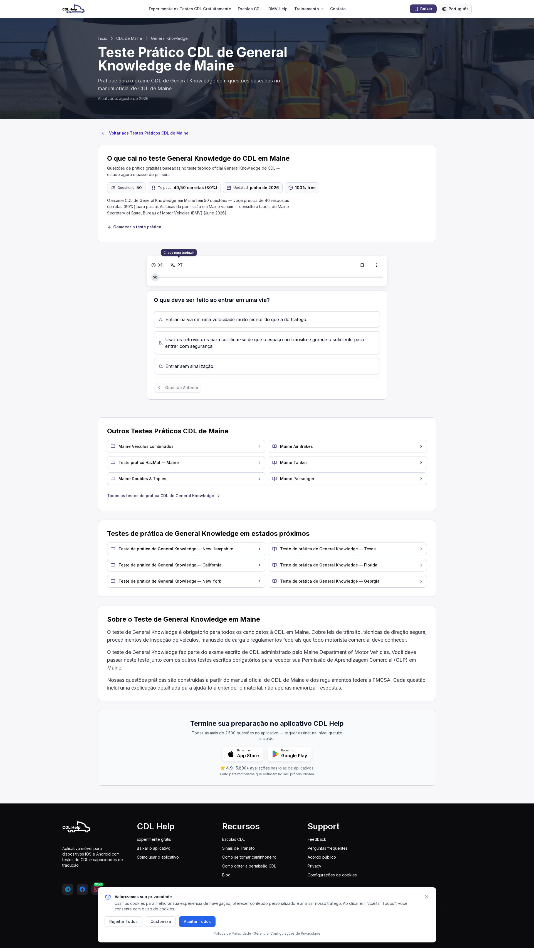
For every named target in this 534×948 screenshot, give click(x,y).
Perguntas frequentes (328, 848)
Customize (160, 921)
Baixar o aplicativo (153, 848)
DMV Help (278, 8)
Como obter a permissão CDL (249, 866)
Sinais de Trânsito (238, 848)
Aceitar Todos (197, 921)
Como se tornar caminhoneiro (249, 857)
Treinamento (306, 8)
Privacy (314, 866)
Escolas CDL (250, 8)
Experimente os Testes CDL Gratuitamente (190, 8)
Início (102, 38)
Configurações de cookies (332, 875)
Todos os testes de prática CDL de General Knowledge (160, 495)
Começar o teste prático (137, 226)
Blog (226, 875)
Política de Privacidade (232, 933)
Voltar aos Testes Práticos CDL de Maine (149, 133)
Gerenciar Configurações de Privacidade (287, 933)
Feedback (317, 839)
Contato (338, 8)
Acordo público (322, 857)
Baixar (426, 8)
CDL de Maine (129, 38)
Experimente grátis (154, 839)
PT (181, 265)
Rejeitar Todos (123, 921)
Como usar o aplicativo (158, 857)
